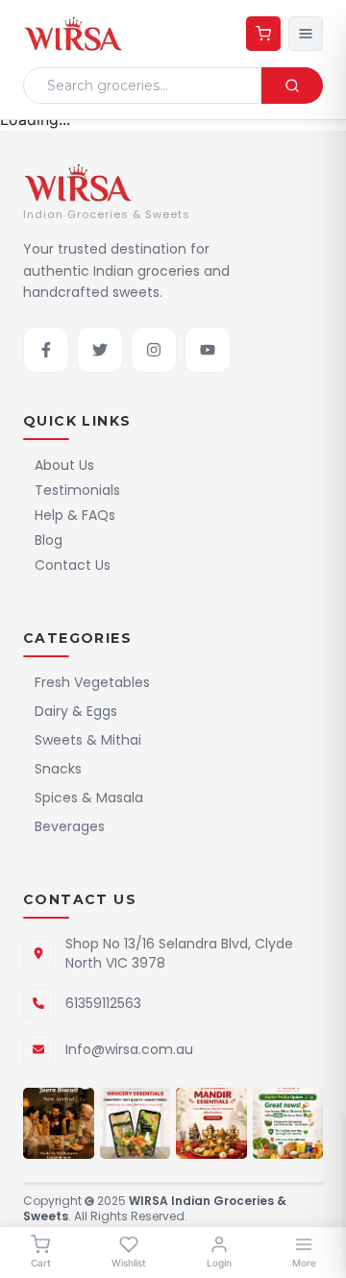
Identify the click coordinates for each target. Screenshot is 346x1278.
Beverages (70, 826)
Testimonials (77, 490)
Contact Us (73, 565)
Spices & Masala (89, 797)
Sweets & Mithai (88, 740)
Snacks (58, 768)
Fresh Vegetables (92, 682)
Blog (48, 540)
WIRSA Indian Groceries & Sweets (154, 1208)
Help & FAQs (75, 515)
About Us (64, 465)
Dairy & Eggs (76, 711)
